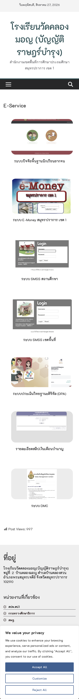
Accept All (39, 667)
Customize (39, 678)
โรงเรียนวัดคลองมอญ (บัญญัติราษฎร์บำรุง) (39, 39)
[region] (39, 662)
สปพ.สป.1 (14, 607)
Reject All (39, 690)
